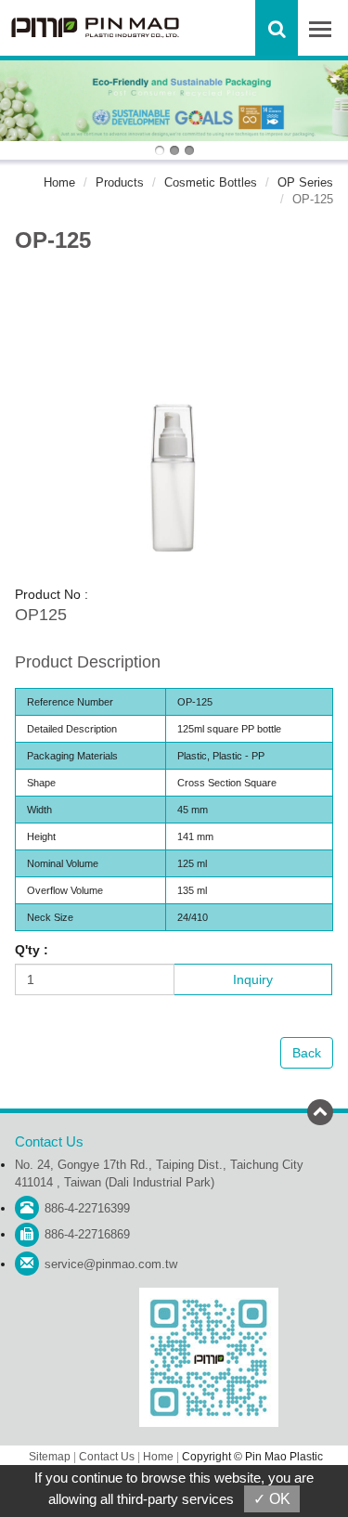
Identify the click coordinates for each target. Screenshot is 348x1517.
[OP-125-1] (174, 425)
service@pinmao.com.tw (111, 1264)
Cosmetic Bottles (210, 182)
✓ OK (271, 1499)
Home (59, 182)
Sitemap (50, 1456)
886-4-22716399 (87, 1208)
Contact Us (107, 1456)
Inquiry (253, 979)
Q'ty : (31, 949)
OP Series (305, 182)
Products (120, 182)
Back (306, 1052)
